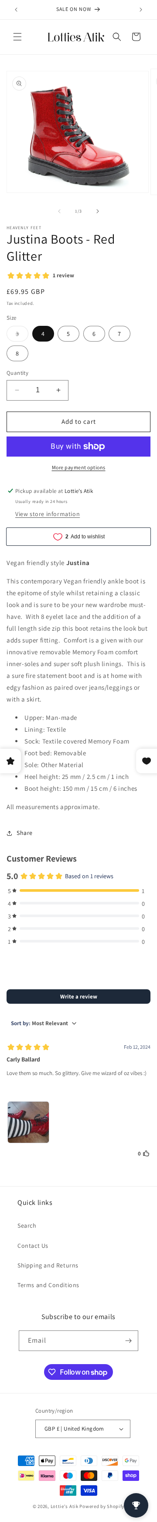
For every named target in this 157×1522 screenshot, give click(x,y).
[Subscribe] (128, 1340)
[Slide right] (97, 211)
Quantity (17, 373)
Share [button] (25, 833)
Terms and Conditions (48, 1285)
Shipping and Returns (47, 1265)
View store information (47, 514)
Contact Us (32, 1246)
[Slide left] (59, 211)
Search (27, 1225)
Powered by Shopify (101, 1506)
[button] (17, 36)
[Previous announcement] (16, 9)
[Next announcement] (140, 9)
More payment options (79, 467)
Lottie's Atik (64, 1506)
